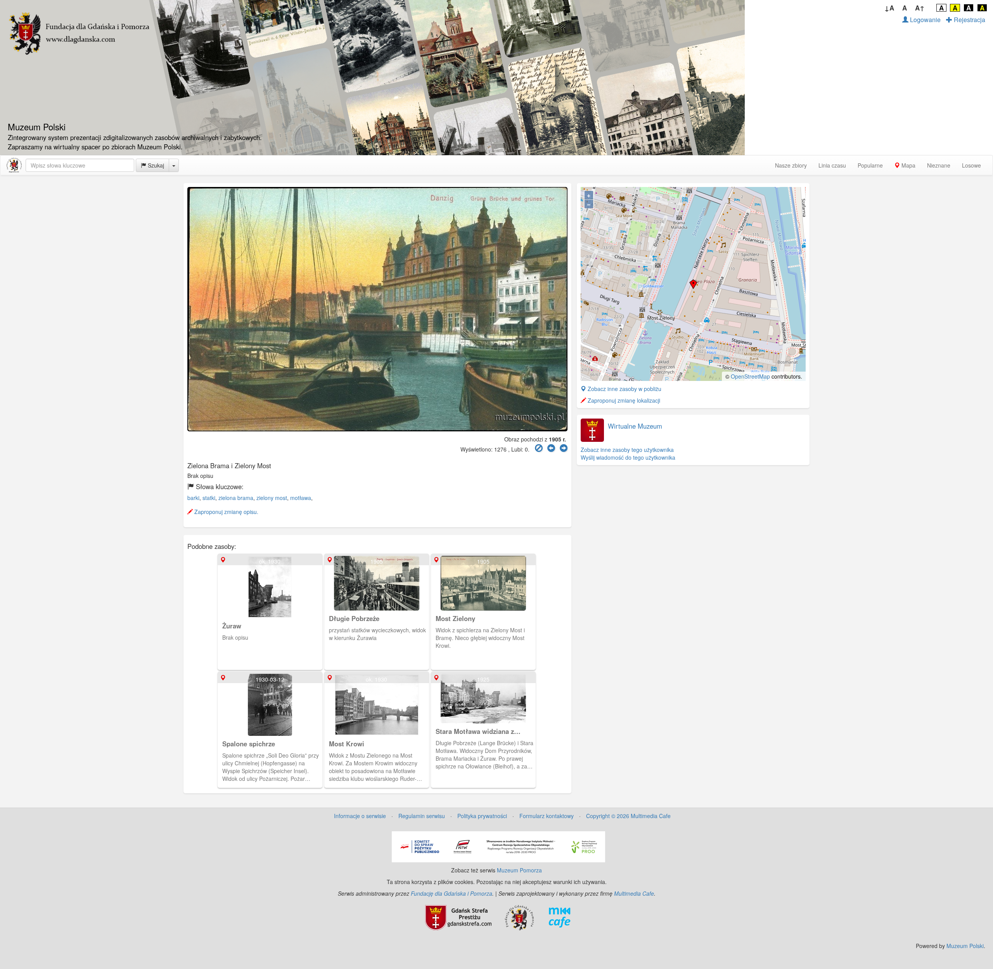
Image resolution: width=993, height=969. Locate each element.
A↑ (920, 8)
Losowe (971, 165)
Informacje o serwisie (360, 816)
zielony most (271, 498)
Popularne (870, 165)
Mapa (907, 165)
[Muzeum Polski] (14, 165)
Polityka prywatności (482, 816)
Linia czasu (832, 165)
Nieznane (938, 165)
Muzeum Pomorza (519, 870)
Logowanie (924, 19)
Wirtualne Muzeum (635, 426)
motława (300, 498)
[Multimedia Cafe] (559, 917)
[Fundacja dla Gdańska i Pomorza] (519, 917)
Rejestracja (968, 19)
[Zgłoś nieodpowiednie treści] (539, 448)
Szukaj (155, 165)
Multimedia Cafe (634, 893)
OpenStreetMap (750, 376)
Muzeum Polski (965, 946)
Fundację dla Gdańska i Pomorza (451, 893)
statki (208, 498)
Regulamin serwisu (421, 816)
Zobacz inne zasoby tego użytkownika (627, 449)
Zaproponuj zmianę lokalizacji (623, 400)
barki (193, 498)
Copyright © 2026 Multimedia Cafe (628, 816)
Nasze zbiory (791, 165)
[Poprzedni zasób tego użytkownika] (551, 448)
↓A (889, 8)
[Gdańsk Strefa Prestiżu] (458, 917)
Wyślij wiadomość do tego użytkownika (628, 457)
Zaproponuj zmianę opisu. (225, 512)
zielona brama (235, 498)
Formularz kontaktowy (546, 816)
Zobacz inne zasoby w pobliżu (623, 389)
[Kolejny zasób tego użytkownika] (563, 448)
